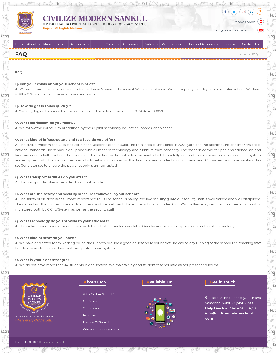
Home (20, 44)
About (31, 44)
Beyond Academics (203, 44)
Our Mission (92, 308)
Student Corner (104, 44)
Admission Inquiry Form (101, 329)
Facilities (89, 315)
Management (53, 44)
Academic (78, 44)
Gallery (150, 44)
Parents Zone (172, 44)
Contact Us (250, 44)
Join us (230, 44)
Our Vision (90, 301)
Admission (130, 44)
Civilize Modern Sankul (53, 342)
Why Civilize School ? (99, 294)
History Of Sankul (96, 322)
